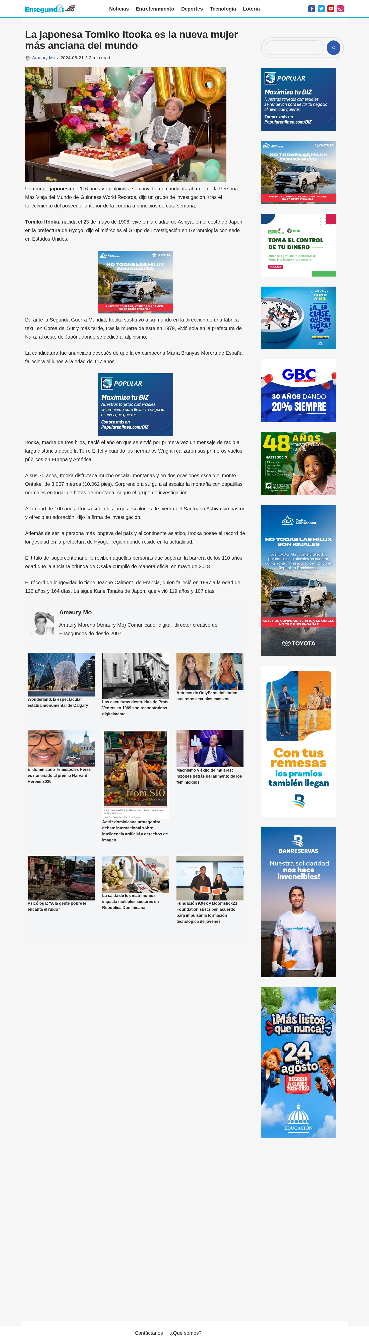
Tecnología (223, 9)
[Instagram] (340, 8)
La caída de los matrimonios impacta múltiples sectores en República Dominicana (130, 901)
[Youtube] (330, 8)
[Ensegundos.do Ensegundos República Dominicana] (50, 9)
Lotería (251, 9)
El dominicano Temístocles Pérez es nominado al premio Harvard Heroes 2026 (59, 775)
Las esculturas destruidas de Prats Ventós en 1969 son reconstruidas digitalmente (135, 708)
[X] (321, 8)
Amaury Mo (43, 57)
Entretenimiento (155, 9)
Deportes (192, 9)
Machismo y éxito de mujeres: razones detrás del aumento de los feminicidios (209, 776)
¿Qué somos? (186, 1333)
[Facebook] (311, 8)
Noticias (119, 9)
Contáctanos (149, 1333)
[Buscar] (333, 47)
